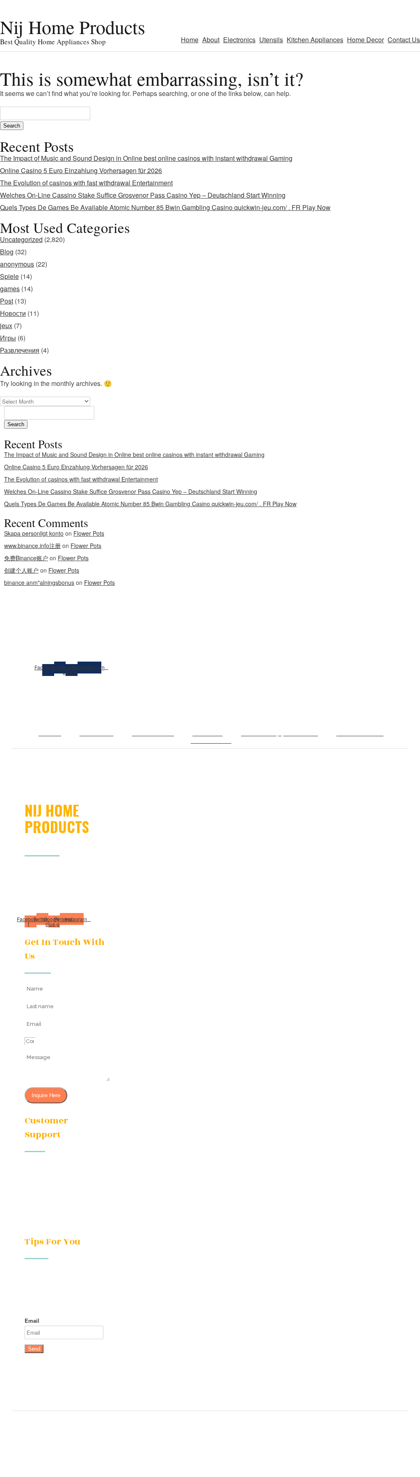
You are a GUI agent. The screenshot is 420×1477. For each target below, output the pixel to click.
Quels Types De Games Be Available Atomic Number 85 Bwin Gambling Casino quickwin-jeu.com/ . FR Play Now (165, 207)
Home (190, 39)
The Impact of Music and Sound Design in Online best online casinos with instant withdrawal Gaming (146, 158)
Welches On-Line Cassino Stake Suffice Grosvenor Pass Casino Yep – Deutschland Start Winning (142, 195)
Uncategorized (21, 239)
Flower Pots (88, 533)
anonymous (17, 264)
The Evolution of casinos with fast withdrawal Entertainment (86, 182)
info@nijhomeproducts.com (61, 1195)
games (10, 288)
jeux (6, 325)
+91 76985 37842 (48, 1213)
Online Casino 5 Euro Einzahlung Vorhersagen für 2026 (81, 170)
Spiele (9, 276)
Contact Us (404, 39)
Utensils (271, 39)
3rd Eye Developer (381, 1439)
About (210, 39)
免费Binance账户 (26, 558)
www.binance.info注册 (32, 545)
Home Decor (365, 39)
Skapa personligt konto (34, 533)
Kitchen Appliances (315, 39)
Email (32, 1320)
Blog (7, 251)
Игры (8, 337)
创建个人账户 (21, 570)
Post (6, 301)
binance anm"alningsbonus (39, 582)
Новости (13, 313)
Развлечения (19, 350)
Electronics (239, 39)
